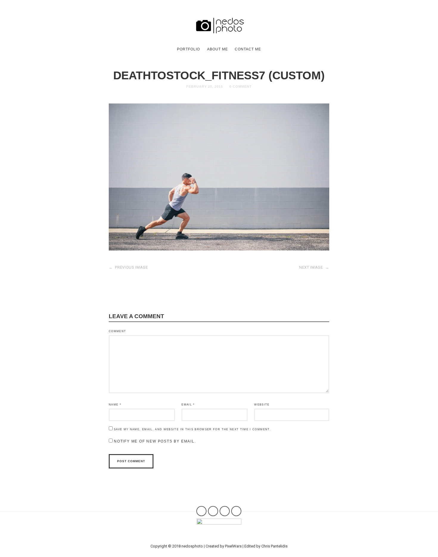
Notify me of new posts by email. (155, 441)
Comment (117, 331)
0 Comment (240, 86)
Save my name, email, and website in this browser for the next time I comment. (192, 429)
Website (261, 404)
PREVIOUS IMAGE (128, 267)
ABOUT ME (217, 49)
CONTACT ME (248, 49)
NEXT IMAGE (314, 267)
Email (188, 404)
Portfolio (188, 49)
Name (115, 404)
